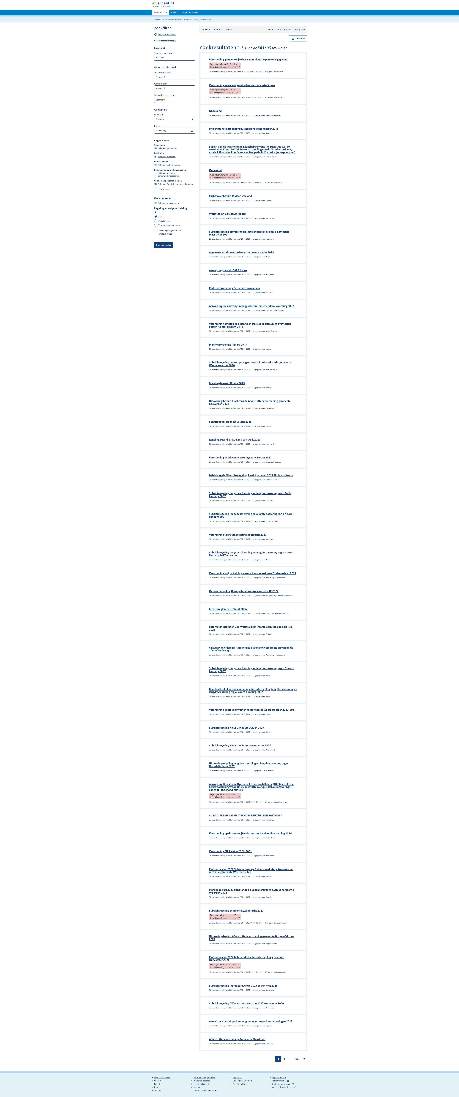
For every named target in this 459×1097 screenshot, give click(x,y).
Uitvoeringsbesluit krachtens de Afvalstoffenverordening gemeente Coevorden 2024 (250, 402)
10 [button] (277, 29)
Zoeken (174, 12)
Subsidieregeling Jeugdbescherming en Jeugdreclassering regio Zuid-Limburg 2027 (250, 495)
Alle (160, 216)
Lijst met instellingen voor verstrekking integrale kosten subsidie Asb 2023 (250, 628)
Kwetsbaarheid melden (204, 1090)
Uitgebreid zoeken (190, 19)
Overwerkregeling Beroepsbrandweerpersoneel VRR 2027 (244, 591)
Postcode (164, 48)
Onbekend (215, 111)
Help (156, 1087)
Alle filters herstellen (167, 34)
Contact (157, 1080)
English (157, 1084)
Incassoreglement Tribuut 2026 (228, 609)
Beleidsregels (164, 221)
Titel (229, 29)
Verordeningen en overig (169, 225)
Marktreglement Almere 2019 (227, 383)
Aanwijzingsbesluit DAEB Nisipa (228, 270)
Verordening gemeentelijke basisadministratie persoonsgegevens (248, 59)
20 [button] (283, 29)
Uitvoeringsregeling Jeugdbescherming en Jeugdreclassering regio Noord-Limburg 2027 (248, 765)
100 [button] (296, 29)
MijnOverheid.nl (279, 1077)
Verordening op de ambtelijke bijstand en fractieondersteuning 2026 (250, 833)
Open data (237, 1077)
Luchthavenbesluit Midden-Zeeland (230, 196)
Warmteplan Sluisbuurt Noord (227, 213)
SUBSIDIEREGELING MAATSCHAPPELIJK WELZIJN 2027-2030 (245, 815)
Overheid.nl (159, 13)
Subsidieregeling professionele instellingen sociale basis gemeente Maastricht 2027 (249, 233)
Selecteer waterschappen (169, 165)
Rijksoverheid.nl (279, 1080)
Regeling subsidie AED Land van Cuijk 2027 (234, 439)
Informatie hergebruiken (205, 1077)
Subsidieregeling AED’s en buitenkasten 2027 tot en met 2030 (246, 1003)
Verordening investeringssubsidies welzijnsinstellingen (242, 85)
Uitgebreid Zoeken (190, 12)
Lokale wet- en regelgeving (171, 19)
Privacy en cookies (202, 1080)
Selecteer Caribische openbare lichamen (175, 184)
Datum (157, 126)
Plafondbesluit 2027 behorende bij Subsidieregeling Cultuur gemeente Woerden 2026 (251, 891)
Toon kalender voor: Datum (192, 130)
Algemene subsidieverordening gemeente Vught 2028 (241, 252)
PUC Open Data (240, 1084)
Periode (157, 115)
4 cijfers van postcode (163, 53)
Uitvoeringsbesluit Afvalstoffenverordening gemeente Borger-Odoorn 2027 (251, 938)
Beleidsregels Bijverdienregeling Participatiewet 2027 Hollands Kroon (251, 475)
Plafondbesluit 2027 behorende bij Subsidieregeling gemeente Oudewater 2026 (246, 959)
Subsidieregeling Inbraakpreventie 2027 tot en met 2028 (243, 985)
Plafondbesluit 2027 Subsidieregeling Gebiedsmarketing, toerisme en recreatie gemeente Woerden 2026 (251, 871)
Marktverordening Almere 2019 (228, 344)
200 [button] (303, 29)
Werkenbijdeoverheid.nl (282, 1087)
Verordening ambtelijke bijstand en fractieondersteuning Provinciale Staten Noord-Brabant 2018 (250, 325)
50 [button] (289, 29)
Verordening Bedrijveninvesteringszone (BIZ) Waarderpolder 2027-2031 (252, 709)
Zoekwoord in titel (162, 72)
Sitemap (197, 1087)
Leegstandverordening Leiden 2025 (230, 421)
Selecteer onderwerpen (168, 203)
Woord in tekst (160, 84)
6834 (297, 1059)
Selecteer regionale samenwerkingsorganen (169, 174)
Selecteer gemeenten (167, 148)
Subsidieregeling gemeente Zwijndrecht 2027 (236, 910)
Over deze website (162, 1077)
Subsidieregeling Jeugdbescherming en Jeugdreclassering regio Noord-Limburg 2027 (251, 515)
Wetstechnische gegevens (165, 95)
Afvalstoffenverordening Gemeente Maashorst (237, 1039)
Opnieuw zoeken (163, 245)
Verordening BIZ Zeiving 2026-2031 (230, 851)
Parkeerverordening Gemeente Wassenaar (234, 288)
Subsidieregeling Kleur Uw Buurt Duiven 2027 (236, 727)
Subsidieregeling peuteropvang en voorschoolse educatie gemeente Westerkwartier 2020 (250, 364)
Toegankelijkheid (201, 1084)
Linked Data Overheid (242, 1080)
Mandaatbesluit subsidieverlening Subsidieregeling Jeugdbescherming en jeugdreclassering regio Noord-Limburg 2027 (253, 691)
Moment (162, 115)
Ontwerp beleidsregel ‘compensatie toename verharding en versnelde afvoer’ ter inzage (251, 649)
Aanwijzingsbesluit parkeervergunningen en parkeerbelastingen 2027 (250, 1021)
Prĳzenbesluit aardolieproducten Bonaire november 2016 (244, 128)
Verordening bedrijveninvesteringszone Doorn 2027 (240, 457)
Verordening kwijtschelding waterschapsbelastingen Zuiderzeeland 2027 (252, 573)
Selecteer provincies (167, 156)
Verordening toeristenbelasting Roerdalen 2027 (238, 534)
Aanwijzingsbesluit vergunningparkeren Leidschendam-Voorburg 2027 (251, 306)
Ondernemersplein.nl (281, 1084)
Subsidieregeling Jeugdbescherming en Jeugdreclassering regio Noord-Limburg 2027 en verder (251, 554)
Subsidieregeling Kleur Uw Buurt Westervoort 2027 (240, 745)
